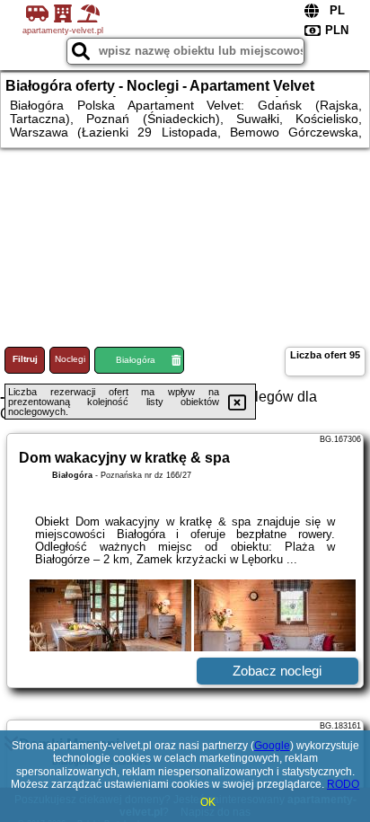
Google (272, 745)
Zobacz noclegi (277, 670)
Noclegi (70, 359)
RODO (343, 784)
